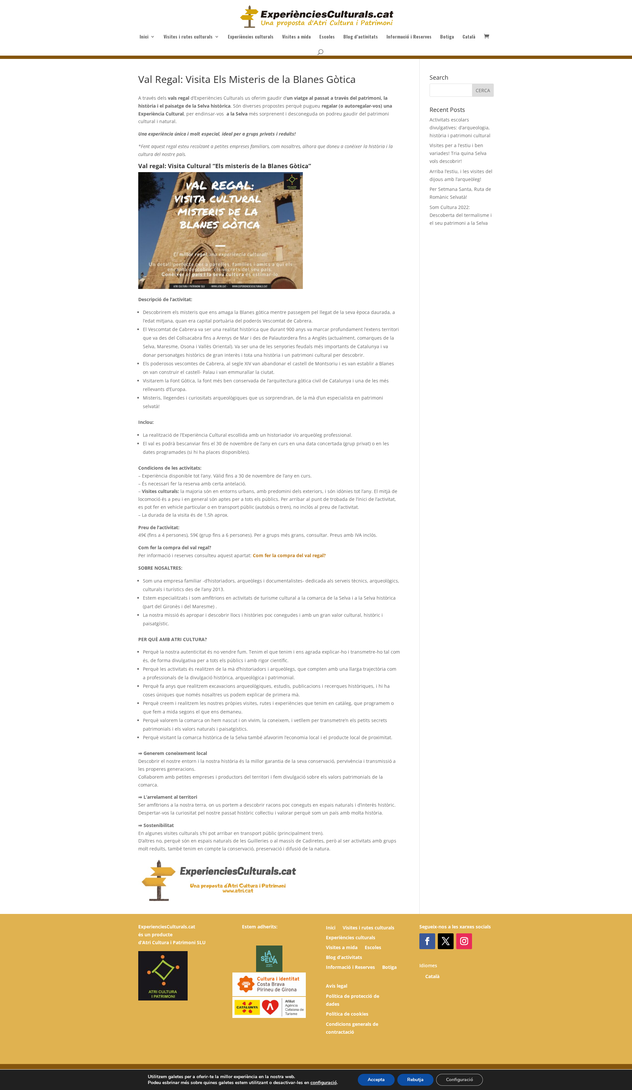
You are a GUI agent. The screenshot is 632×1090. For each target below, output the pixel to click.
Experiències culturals (251, 37)
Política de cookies (347, 1014)
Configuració (459, 1080)
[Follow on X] (446, 941)
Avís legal (336, 986)
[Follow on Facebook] (427, 941)
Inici (144, 37)
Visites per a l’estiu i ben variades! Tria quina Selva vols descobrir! (458, 153)
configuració (323, 1083)
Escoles (327, 37)
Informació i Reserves (409, 37)
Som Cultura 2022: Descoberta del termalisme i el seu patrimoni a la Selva (461, 215)
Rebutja (415, 1080)
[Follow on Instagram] (464, 941)
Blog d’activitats (360, 37)
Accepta (376, 1080)
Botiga (447, 37)
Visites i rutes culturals (188, 37)
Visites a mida (296, 37)
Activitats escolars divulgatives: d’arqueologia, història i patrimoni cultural (460, 128)
